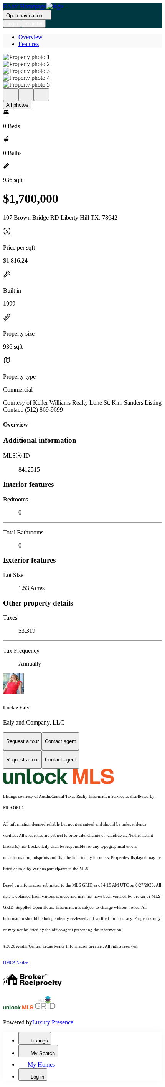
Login (12, 23)
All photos (17, 105)
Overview (30, 37)
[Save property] (26, 94)
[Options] (10, 94)
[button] (82, 57)
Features (28, 44)
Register (33, 23)
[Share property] (41, 94)
